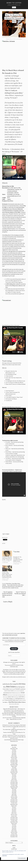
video (19, 702)
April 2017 (14, 811)
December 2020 (14, 760)
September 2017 (14, 804)
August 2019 (14, 773)
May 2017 (14, 810)
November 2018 (14, 783)
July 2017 (14, 807)
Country (5, 690)
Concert (17, 689)
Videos (23, 702)
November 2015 (14, 836)
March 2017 (14, 813)
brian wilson (20, 585)
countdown (22, 689)
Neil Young (9, 698)
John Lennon (5, 696)
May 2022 (14, 747)
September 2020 (14, 764)
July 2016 (14, 824)
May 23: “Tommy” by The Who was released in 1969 (20, 593)
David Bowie (22, 690)
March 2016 (14, 830)
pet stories (8, 587)
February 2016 (14, 832)
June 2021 (14, 751)
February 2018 (14, 797)
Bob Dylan (10, 686)
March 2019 (14, 779)
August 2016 (14, 823)
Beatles (8, 684)
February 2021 (14, 757)
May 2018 (14, 792)
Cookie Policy (4, 855)
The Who (20, 700)
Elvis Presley (12, 692)
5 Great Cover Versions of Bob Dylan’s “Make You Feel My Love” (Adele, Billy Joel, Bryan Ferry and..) (7, 574)
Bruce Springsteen (20, 687)
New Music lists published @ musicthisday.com (14, 711)
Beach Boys (8, 583)
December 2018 (14, 782)
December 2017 (14, 800)
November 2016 (14, 819)
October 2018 (14, 785)
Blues (4, 687)
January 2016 (14, 833)
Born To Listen (14, 3)
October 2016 (14, 820)
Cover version (10, 690)
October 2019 (14, 770)
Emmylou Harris (18, 692)
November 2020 (14, 761)
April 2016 (14, 829)
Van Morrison (13, 702)
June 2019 (14, 776)
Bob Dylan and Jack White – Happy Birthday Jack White (14, 713)
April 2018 (14, 794)
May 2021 (14, 753)
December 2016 (14, 817)
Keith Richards (16, 696)
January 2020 (14, 769)
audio (11, 585)
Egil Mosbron (19, 39)
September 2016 (14, 822)
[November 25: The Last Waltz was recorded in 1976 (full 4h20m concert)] (18, 553)
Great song (15, 694)
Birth (17, 684)
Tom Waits (5, 702)
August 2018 (14, 788)
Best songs (13, 684)
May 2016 (14, 827)
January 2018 (14, 798)
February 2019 (14, 780)
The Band (6, 700)
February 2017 (14, 814)
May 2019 (14, 778)
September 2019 (14, 772)
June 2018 (14, 791)
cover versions (16, 690)
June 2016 (14, 826)
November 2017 (14, 801)
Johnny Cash (10, 696)
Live (22, 696)
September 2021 (14, 748)
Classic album (6, 689)
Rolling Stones (19, 698)
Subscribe (14, 648)
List (20, 696)
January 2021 (14, 758)
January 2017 (14, 816)
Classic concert (12, 689)
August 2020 (14, 766)
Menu (14, 7)
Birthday (22, 684)
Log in (14, 847)
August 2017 (14, 805)
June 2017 (14, 808)
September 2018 (14, 786)
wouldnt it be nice (14, 587)
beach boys (15, 585)
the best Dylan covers (13, 700)
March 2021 (14, 756)
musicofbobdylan (8, 739)
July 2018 (14, 789)
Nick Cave (13, 698)
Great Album (14, 583)
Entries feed (14, 849)
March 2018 (14, 795)
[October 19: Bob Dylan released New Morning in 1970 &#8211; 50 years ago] (7, 553)
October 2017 (14, 802)
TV (7, 702)
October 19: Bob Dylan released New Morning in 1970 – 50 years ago (7, 558)
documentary (5, 586)
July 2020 (14, 767)
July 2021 (14, 750)
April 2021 (14, 754)
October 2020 (14, 763)
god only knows (11, 586)
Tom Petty (24, 700)
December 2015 (14, 835)
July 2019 (14, 775)
